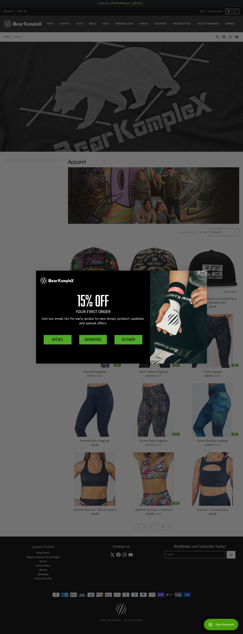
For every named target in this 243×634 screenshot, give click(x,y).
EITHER (128, 339)
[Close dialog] (202, 275)
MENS (57, 339)
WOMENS (93, 339)
